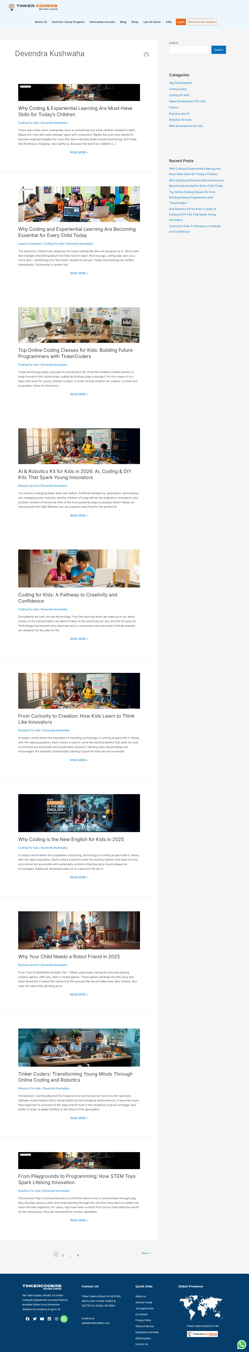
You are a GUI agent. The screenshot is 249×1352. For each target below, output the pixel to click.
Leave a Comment (29, 243)
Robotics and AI (28, 485)
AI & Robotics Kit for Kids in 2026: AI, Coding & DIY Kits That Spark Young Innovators (193, 214)
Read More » (79, 152)
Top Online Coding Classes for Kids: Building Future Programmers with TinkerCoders (192, 197)
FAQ (169, 22)
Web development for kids (186, 126)
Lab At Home (152, 22)
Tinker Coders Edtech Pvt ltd (202, 1326)
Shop (134, 22)
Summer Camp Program (68, 22)
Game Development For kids (187, 101)
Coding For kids (28, 123)
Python (173, 107)
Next (146, 1253)
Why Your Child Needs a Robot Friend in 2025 (69, 956)
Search (173, 43)
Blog (123, 22)
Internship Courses (102, 22)
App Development (180, 83)
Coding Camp (178, 89)
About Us (41, 22)
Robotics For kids (29, 730)
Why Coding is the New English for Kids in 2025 (71, 839)
